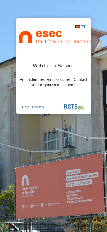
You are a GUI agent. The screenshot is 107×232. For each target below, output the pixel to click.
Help (25, 106)
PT (83, 26)
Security (38, 106)
